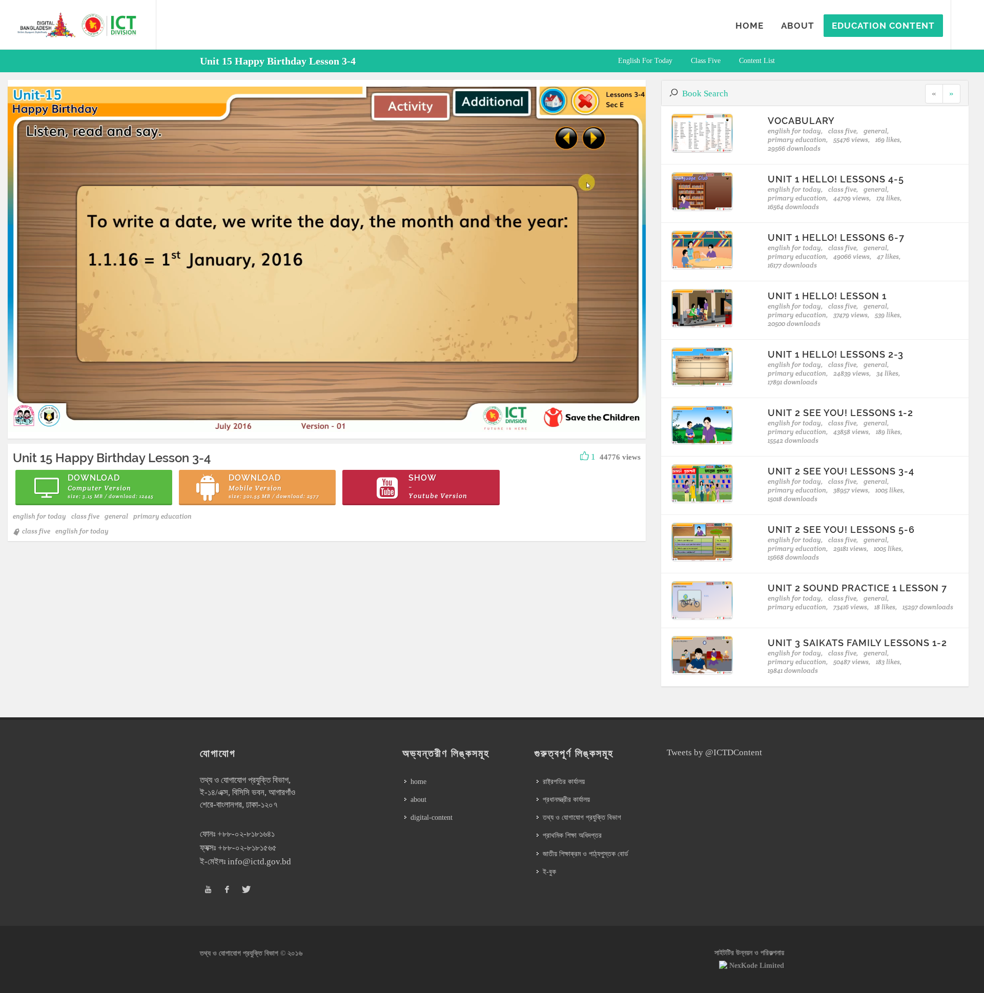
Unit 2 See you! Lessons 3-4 (841, 471)
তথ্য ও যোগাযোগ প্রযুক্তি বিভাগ (582, 817)
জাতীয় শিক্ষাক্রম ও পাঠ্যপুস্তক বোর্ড (585, 854)
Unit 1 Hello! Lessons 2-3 (836, 354)
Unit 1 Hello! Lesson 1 (827, 296)
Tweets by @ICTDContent (714, 752)
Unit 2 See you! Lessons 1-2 (840, 412)
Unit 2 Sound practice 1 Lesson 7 (857, 588)
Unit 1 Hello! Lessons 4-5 (836, 179)
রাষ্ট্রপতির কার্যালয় (564, 781)
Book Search (705, 93)
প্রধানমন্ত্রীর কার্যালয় (566, 799)
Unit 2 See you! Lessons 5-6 (841, 529)
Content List (757, 61)
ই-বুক (549, 872)
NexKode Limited (756, 965)
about (418, 799)
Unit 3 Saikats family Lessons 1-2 (857, 642)
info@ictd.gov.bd (259, 861)
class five (706, 61)
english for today (645, 61)
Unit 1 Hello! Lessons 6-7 (836, 237)
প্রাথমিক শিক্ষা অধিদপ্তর (572, 835)
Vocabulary (801, 120)
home (418, 781)
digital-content (432, 817)
